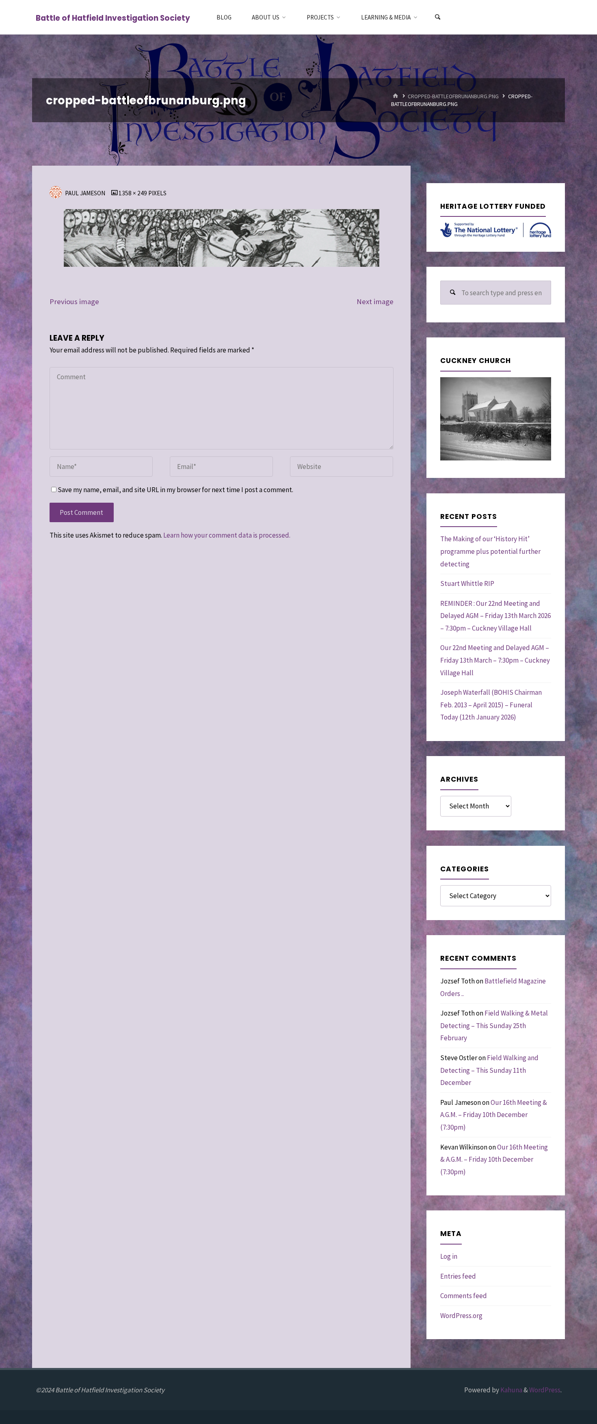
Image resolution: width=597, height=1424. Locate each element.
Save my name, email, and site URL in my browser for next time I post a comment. (175, 489)
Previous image (74, 301)
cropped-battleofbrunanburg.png (453, 96)
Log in (448, 1256)
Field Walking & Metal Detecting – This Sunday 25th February (494, 1025)
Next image (375, 301)
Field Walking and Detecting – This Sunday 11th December (489, 1070)
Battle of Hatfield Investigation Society (113, 17)
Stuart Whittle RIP (467, 583)
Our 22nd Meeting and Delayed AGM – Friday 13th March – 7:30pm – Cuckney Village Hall (495, 660)
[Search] (437, 17)
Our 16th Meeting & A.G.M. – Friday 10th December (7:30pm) (493, 1115)
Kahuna (510, 1389)
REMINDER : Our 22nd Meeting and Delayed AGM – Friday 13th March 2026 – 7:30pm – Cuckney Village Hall (495, 616)
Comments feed (463, 1295)
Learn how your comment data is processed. (226, 535)
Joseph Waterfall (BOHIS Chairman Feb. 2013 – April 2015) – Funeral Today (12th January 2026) (491, 705)
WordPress (544, 1389)
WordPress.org (461, 1315)
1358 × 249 (133, 193)
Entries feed (458, 1276)
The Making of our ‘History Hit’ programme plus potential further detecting (490, 551)
